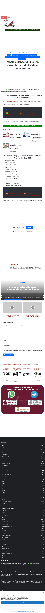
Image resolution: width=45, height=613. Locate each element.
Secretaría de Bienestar (6, 535)
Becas (3, 458)
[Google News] (21, 232)
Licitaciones (4, 510)
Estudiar (3, 497)
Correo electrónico (6, 345)
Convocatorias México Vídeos (7, 476)
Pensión (38, 57)
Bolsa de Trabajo (5, 468)
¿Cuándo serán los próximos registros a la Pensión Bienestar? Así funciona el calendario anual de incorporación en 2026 (17, 376)
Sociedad (3, 542)
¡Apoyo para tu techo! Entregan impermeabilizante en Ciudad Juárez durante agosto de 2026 (22, 289)
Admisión (3, 445)
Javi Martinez (17, 89)
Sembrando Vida (5, 537)
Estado (3, 494)
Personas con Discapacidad (7, 526)
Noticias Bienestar (31, 57)
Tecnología (4, 544)
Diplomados (4, 485)
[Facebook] (11, 273)
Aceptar (22, 602)
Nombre (4, 340)
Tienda (3, 546)
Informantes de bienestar (22, 57)
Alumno (3, 447)
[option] (22, 288)
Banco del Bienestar (33, 55)
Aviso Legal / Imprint (30, 611)
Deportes (3, 483)
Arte (2, 452)
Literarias (3, 512)
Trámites (3, 555)
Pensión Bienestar (22, 58)
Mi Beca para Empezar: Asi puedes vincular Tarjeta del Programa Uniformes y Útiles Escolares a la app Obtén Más (15, 135)
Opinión (3, 517)
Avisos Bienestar (25, 55)
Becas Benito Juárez (5, 459)
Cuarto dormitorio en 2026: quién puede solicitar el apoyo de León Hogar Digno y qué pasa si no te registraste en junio (7, 376)
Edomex (3, 488)
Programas (4, 530)
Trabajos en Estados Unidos (7, 553)
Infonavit (3, 499)
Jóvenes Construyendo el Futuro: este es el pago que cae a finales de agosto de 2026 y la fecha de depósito (38, 376)
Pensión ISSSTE (5, 524)
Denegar (22, 605)
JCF (2, 506)
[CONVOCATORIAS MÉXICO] (9, 23)
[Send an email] (19, 89)
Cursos (3, 481)
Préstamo (3, 528)
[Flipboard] (29, 232)
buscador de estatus (5, 470)
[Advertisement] (22, 8)
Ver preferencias (22, 609)
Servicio (3, 539)
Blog (15, 57)
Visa (2, 557)
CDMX (3, 472)
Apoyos (11, 52)
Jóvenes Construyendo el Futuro (8, 508)
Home (8, 52)
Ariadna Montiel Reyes (16, 55)
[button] (43, 592)
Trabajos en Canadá (5, 548)
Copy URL (29, 227)
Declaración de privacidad (22, 611)
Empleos (3, 492)
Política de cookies (14, 611)
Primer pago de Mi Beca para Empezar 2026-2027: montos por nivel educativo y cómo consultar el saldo (15, 147)
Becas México (4, 461)
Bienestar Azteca (5, 465)
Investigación (4, 503)
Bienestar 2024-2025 (9, 57)
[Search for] (43, 23)
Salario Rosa (4, 533)
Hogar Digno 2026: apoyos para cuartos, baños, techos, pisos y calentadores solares (27, 372)
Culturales (3, 479)
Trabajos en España (5, 551)
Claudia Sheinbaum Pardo (6, 474)
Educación (4, 490)
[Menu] (1, 23)
